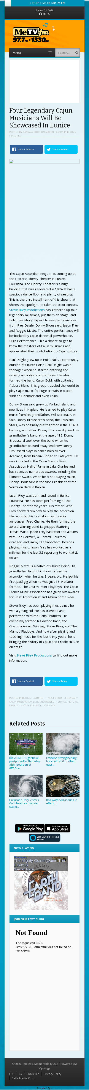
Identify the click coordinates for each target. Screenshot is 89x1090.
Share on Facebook (25, 149)
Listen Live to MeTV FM (47, 2)
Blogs (71, 132)
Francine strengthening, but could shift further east (61, 761)
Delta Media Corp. (23, 1078)
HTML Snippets (27, 1088)
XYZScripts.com (61, 1088)
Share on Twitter (60, 149)
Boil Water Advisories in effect (61, 801)
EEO (11, 1074)
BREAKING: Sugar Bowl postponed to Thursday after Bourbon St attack (24, 763)
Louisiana (49, 705)
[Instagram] (44, 14)
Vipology (44, 1068)
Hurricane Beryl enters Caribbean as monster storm (24, 803)
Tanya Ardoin (31, 132)
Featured (15, 135)
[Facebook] (40, 14)
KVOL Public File (29, 1074)
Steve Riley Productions (27, 310)
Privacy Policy (52, 1074)
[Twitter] (48, 14)
